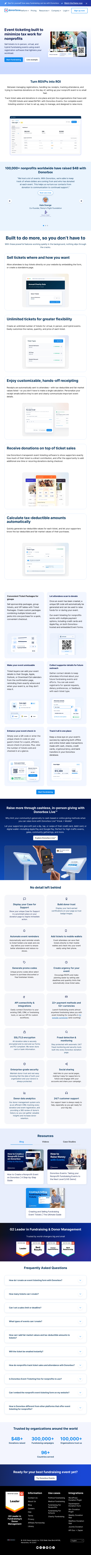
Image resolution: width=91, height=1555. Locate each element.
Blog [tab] (21, 1142)
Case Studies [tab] (69, 1142)
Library (31, 1526)
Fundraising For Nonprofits (54, 1506)
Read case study (45, 193)
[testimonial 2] (45, 225)
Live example (32, 60)
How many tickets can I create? (24, 1294)
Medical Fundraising (56, 1501)
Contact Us (33, 1498)
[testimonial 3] (47, 225)
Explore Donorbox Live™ (45, 838)
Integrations (75, 1493)
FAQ (29, 1512)
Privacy (31, 1519)
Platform (23, 10)
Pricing (34, 10)
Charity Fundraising (56, 1516)
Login (65, 10)
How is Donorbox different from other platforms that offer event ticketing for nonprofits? (39, 1407)
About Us (32, 1501)
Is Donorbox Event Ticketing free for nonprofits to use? (35, 1379)
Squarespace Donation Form (74, 1504)
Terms (30, 1515)
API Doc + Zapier (75, 1530)
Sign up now (79, 10)
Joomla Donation (75, 1527)
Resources (43, 10)
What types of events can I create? (25, 1321)
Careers (31, 1508)
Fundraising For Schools (54, 1512)
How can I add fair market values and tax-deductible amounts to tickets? (39, 1336)
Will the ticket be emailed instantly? (26, 1351)
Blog (30, 1505)
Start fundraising (13, 60)
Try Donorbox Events (45, 1478)
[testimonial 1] (43, 225)
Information (35, 1493)
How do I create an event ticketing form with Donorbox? (35, 1280)
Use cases (54, 1493)
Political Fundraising (56, 1498)
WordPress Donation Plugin (75, 1499)
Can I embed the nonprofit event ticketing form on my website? (39, 1392)
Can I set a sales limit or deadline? (25, 1307)
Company (55, 10)
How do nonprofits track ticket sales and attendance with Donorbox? (42, 1365)
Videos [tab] (45, 1142)
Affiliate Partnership (36, 1523)
